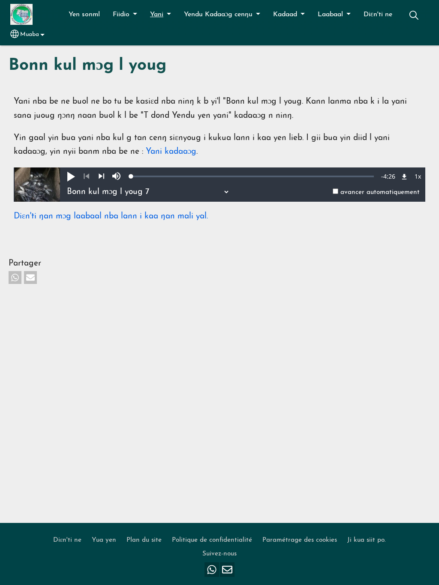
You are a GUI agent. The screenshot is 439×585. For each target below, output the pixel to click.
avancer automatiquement (380, 192)
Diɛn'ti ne (378, 14)
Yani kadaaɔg (171, 152)
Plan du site (144, 540)
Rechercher (413, 15)
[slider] (252, 176)
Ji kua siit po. (366, 540)
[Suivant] (101, 176)
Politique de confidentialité (212, 540)
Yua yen (104, 540)
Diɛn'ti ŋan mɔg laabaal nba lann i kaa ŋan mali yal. (111, 216)
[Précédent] (86, 176)
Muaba (29, 34)
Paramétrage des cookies (299, 540)
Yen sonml (84, 14)
